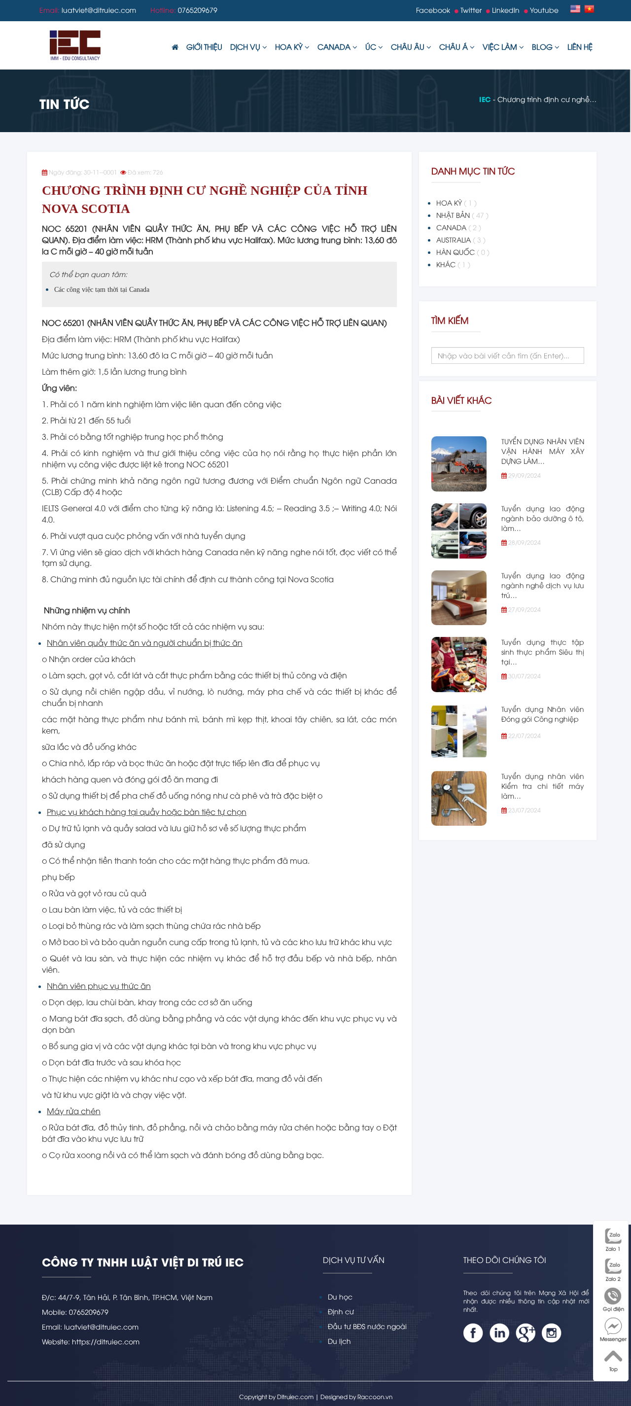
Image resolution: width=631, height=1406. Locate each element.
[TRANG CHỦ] (175, 47)
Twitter (470, 9)
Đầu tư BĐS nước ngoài (367, 1326)
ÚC (371, 46)
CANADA (334, 46)
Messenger (613, 1339)
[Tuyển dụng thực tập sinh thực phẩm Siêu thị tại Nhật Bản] (459, 664)
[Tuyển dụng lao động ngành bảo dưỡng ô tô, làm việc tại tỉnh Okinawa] (459, 531)
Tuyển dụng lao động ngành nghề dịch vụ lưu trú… (542, 584)
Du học (340, 1296)
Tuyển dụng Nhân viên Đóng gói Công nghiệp (542, 713)
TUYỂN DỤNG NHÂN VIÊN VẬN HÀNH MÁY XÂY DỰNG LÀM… (542, 450)
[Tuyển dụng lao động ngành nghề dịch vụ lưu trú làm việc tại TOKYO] (459, 598)
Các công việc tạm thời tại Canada (101, 289)
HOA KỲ (290, 46)
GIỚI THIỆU (204, 46)
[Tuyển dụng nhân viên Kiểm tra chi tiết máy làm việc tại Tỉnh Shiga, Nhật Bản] (459, 798)
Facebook (433, 9)
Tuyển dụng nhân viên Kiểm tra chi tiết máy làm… (542, 785)
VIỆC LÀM (501, 46)
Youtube (543, 9)
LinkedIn (505, 9)
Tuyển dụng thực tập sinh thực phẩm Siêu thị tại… (542, 651)
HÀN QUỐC (463, 251)
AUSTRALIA (461, 239)
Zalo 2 (613, 1278)
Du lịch (339, 1340)
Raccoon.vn (374, 1396)
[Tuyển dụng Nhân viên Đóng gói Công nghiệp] (459, 731)
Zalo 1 (613, 1248)
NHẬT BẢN (462, 214)
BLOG (543, 46)
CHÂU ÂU (408, 46)
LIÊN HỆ (580, 46)
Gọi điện (613, 1308)
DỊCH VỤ (246, 46)
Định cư (341, 1311)
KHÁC (453, 264)
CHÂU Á (454, 46)
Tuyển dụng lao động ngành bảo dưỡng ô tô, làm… (542, 517)
